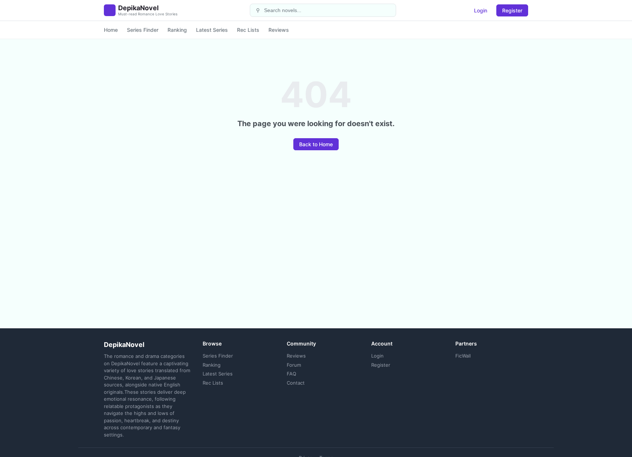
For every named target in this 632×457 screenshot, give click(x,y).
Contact (296, 383)
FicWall (463, 356)
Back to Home (316, 144)
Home (111, 30)
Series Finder (142, 30)
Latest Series (212, 30)
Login (480, 10)
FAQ (291, 374)
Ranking (177, 30)
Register (512, 10)
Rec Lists (248, 30)
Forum (294, 365)
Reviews (278, 30)
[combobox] (327, 10)
